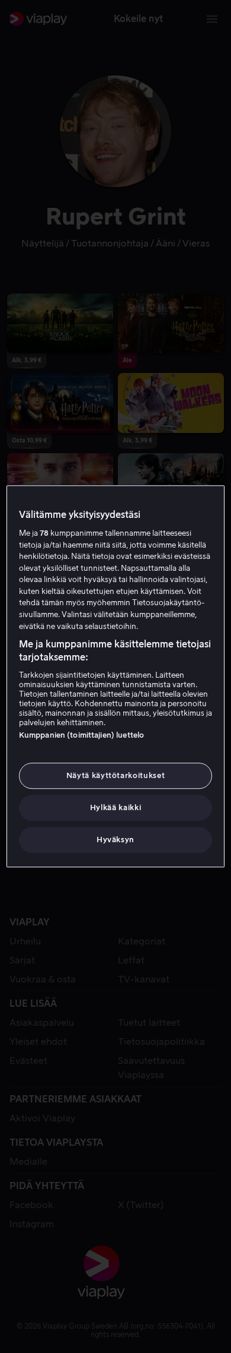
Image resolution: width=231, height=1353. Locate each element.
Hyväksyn (115, 840)
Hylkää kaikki (115, 807)
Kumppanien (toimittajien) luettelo (81, 735)
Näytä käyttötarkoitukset (115, 775)
